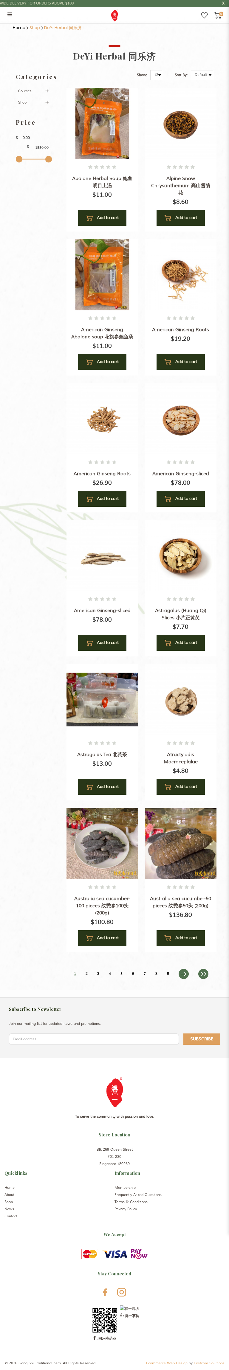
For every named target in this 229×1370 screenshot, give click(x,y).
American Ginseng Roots (180, 330)
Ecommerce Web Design (167, 1363)
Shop (35, 28)
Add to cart (107, 217)
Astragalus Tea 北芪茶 (102, 755)
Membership (125, 1188)
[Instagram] (121, 1292)
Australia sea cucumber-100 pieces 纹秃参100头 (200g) (102, 906)
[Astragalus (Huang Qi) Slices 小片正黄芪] (180, 555)
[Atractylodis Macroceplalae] (180, 699)
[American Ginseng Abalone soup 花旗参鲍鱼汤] (102, 274)
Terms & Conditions (131, 1202)
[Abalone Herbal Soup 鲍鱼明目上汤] (102, 123)
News (9, 1209)
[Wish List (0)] (204, 15)
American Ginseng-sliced (180, 474)
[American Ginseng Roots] (180, 274)
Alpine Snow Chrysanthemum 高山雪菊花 (180, 186)
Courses (25, 91)
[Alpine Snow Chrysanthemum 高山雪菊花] (180, 123)
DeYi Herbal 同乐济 (62, 28)
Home (19, 28)
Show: (142, 75)
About (9, 1195)
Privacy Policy (125, 1209)
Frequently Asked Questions (138, 1195)
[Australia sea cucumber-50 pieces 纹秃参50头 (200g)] (180, 843)
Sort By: (181, 75)
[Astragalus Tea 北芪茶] (102, 699)
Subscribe (201, 1038)
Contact (10, 1216)
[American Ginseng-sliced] (180, 418)
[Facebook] (105, 1292)
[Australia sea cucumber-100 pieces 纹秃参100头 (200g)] (102, 843)
